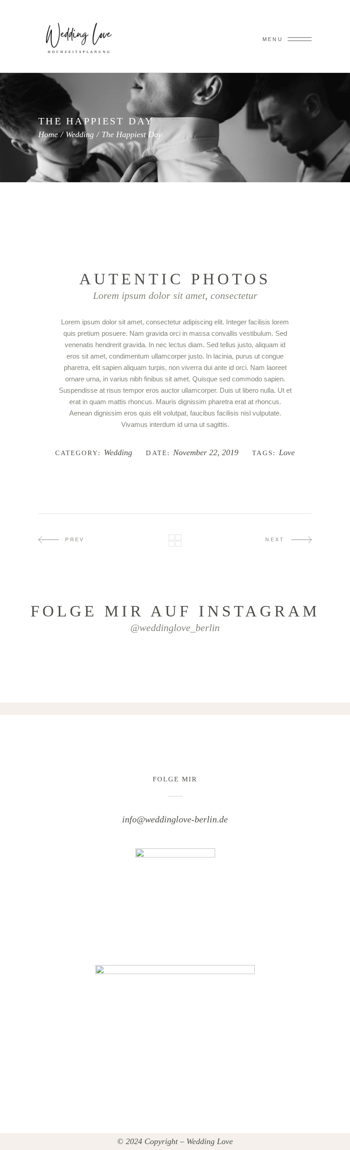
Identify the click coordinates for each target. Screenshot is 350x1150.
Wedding (80, 134)
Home (48, 134)
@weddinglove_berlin (175, 627)
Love (287, 452)
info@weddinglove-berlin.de (175, 819)
